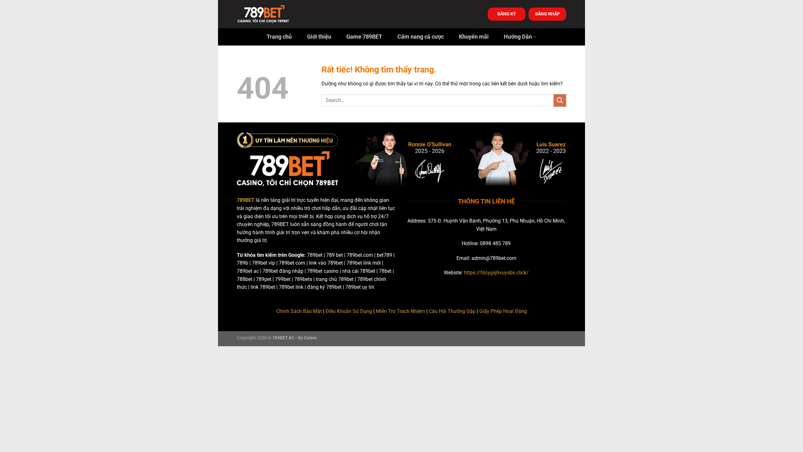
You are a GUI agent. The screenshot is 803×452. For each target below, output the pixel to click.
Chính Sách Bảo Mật (299, 311)
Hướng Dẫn (518, 37)
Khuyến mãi (474, 37)
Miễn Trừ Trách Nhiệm (400, 311)
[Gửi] (560, 100)
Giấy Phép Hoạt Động (503, 311)
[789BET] (268, 14)
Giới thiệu (319, 37)
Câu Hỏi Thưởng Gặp (452, 311)
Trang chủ (279, 37)
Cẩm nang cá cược (420, 37)
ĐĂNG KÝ (506, 13)
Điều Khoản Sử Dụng (349, 311)
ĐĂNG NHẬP (547, 13)
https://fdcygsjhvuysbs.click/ (496, 273)
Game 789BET (364, 37)
